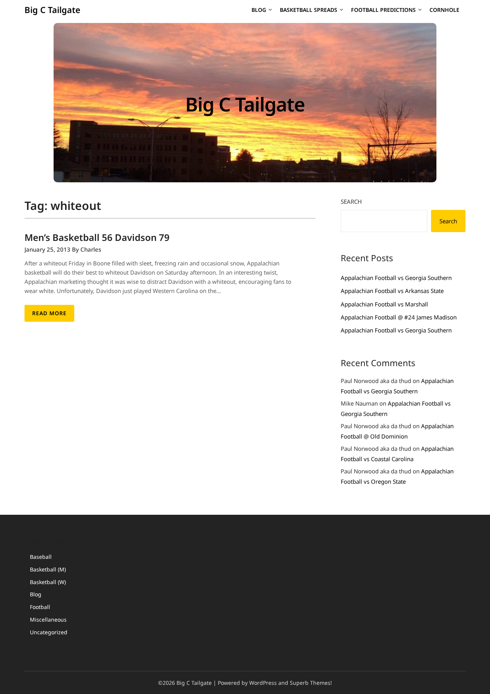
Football (40, 607)
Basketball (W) (48, 582)
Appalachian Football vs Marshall (384, 304)
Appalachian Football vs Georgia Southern (396, 278)
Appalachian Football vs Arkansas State (392, 291)
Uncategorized (48, 632)
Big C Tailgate (52, 9)
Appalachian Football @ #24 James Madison (399, 317)
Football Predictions (383, 9)
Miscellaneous (48, 619)
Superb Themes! (311, 682)
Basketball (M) (48, 569)
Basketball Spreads (308, 9)
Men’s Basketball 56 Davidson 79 (97, 237)
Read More (49, 313)
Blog (259, 9)
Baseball (41, 556)
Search (351, 201)
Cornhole (444, 9)
